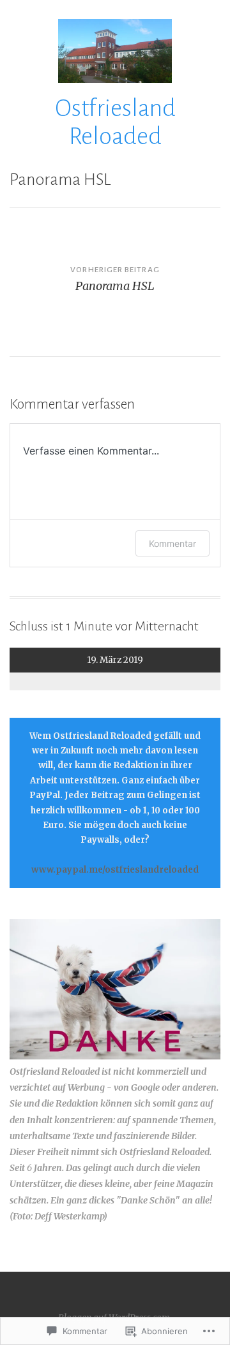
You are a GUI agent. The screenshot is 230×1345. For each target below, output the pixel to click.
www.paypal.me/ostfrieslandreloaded (115, 869)
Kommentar (172, 543)
